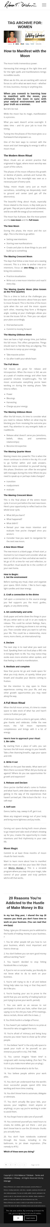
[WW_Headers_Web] (25, 38)
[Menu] (43, 5)
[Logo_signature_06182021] (21, 5)
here (10, 925)
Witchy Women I (16, 868)
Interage (7, 1181)
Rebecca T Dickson (25, 1175)
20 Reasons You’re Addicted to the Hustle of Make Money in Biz (25, 903)
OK (18, 1218)
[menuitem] (43, 5)
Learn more (30, 1218)
